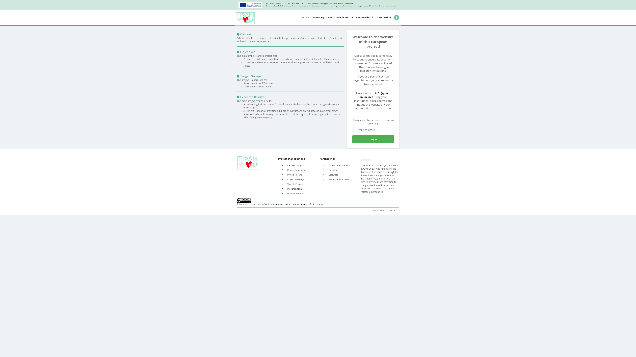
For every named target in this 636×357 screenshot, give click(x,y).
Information (384, 17)
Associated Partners (339, 179)
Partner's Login (294, 165)
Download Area (295, 193)
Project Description (296, 169)
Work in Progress (296, 184)
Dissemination (294, 188)
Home (305, 17)
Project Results (294, 174)
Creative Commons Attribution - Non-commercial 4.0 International (293, 204)
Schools (333, 169)
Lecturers (333, 174)
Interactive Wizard (362, 17)
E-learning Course (322, 17)
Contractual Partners (339, 165)
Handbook (342, 17)
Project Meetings (295, 179)
